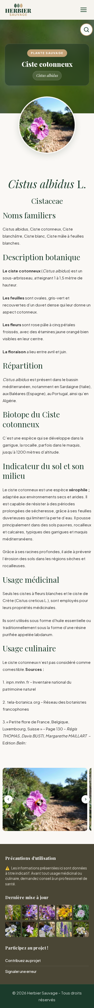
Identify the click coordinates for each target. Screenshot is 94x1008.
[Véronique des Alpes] (47, 929)
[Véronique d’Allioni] (64, 929)
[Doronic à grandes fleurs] (64, 912)
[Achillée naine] (81, 929)
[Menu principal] (83, 9)
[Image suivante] (85, 799)
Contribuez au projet (23, 960)
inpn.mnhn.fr (17, 681)
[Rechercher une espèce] (86, 29)
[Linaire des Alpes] (30, 912)
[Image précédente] (8, 799)
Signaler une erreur (21, 971)
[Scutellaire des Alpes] (47, 912)
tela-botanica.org (23, 701)
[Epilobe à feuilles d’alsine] (30, 929)
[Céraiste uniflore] (13, 929)
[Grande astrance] (81, 912)
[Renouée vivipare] (13, 912)
